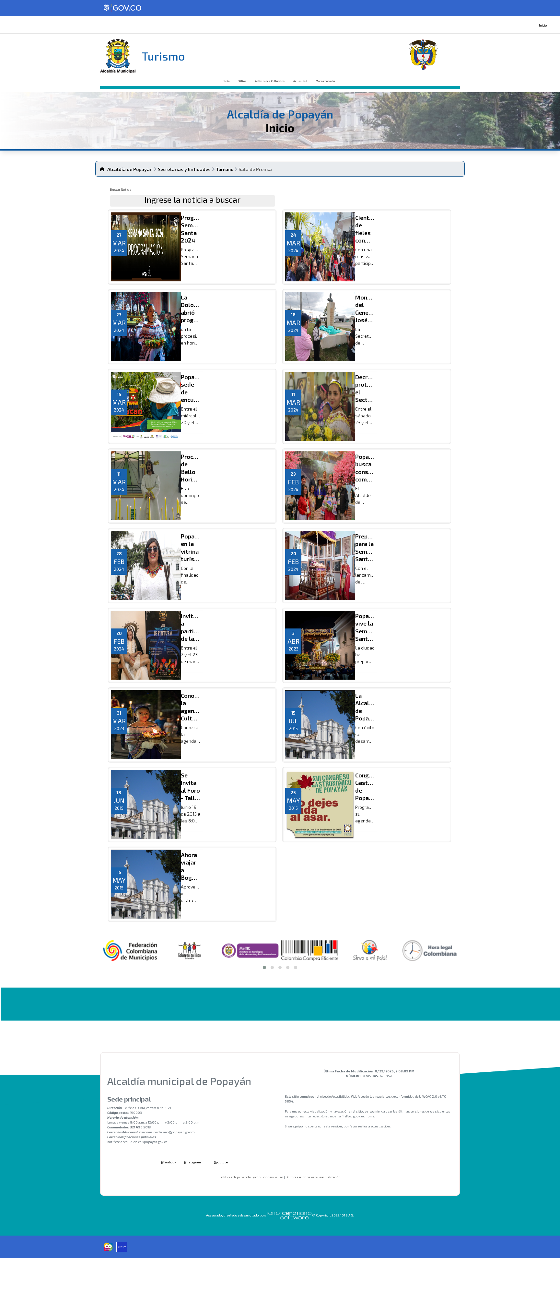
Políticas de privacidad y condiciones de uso (251, 1177)
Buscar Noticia (120, 189)
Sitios (242, 81)
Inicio (543, 25)
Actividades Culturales (270, 81)
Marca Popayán (325, 81)
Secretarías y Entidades (184, 169)
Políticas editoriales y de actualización (313, 1177)
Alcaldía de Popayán (130, 169)
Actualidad (300, 81)
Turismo (224, 169)
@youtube (220, 1162)
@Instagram (192, 1162)
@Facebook (168, 1162)
